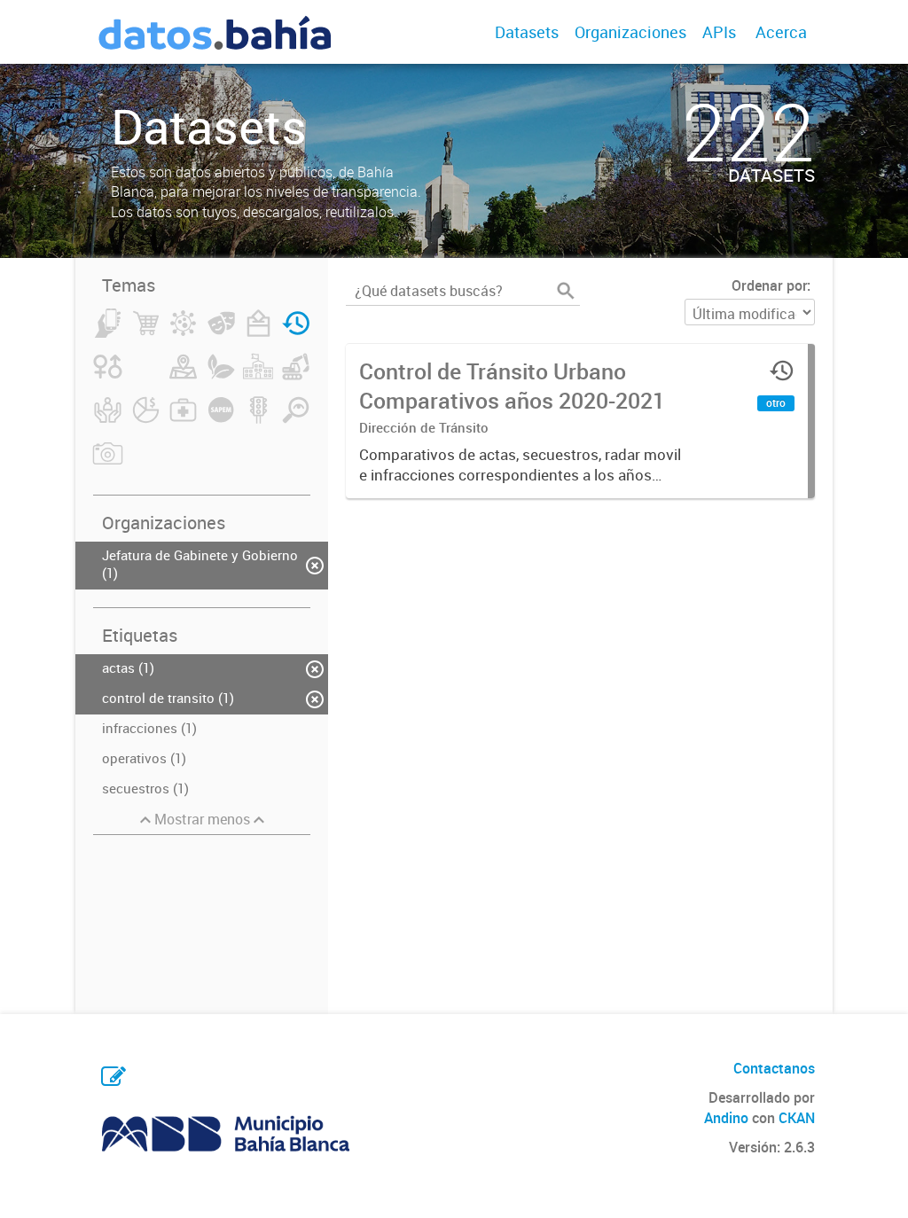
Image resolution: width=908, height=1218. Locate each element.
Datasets (527, 32)
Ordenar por (769, 285)
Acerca (781, 32)
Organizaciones (630, 32)
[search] (566, 291)
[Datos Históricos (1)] (295, 333)
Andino (726, 1118)
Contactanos (774, 1068)
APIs (719, 32)
